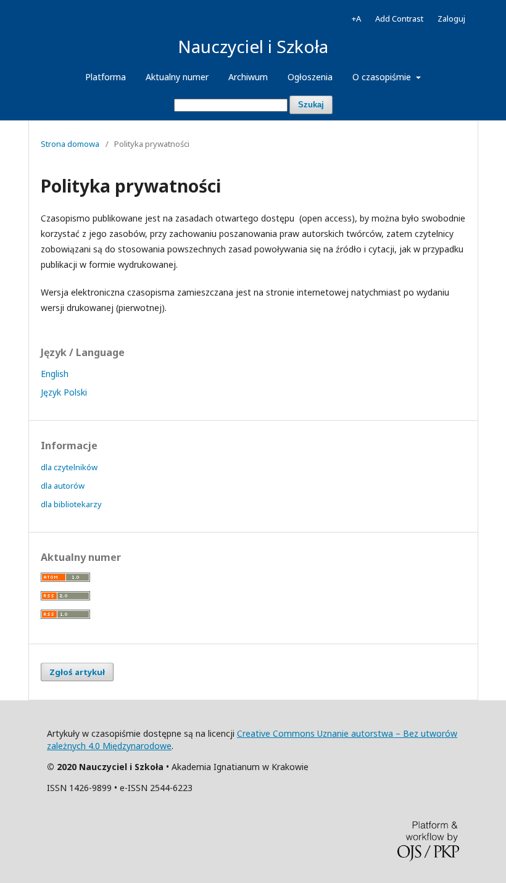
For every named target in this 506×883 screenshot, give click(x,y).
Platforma (105, 77)
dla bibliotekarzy (71, 504)
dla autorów (63, 485)
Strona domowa (70, 143)
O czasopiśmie (382, 77)
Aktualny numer (177, 77)
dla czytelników (69, 467)
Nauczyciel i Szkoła (253, 46)
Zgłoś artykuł (77, 672)
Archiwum (248, 77)
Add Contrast (399, 18)
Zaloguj (451, 18)
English (54, 373)
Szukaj (311, 104)
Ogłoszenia (310, 77)
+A (356, 18)
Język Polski (64, 392)
